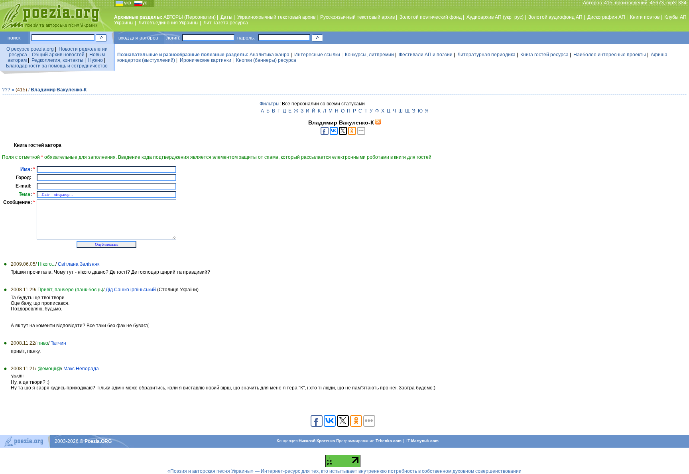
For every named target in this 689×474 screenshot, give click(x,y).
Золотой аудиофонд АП (555, 17)
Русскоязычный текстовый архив (357, 17)
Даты (226, 17)
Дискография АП (606, 17)
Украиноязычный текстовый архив (276, 17)
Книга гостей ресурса (544, 54)
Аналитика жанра (269, 54)
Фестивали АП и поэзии (426, 54)
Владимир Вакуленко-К (59, 90)
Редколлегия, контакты (57, 60)
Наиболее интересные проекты (609, 54)
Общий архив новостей (58, 54)
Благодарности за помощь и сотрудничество (57, 66)
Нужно (95, 60)
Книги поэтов (644, 17)
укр (127, 3)
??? (6, 90)
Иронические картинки (205, 60)
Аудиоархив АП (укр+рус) (495, 17)
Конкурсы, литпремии (369, 54)
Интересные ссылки (317, 54)
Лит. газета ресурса (225, 23)
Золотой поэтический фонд (431, 17)
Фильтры (270, 104)
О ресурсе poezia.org (30, 49)
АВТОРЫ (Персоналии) (189, 17)
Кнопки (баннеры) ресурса (266, 60)
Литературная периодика (486, 54)
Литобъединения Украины (168, 23)
